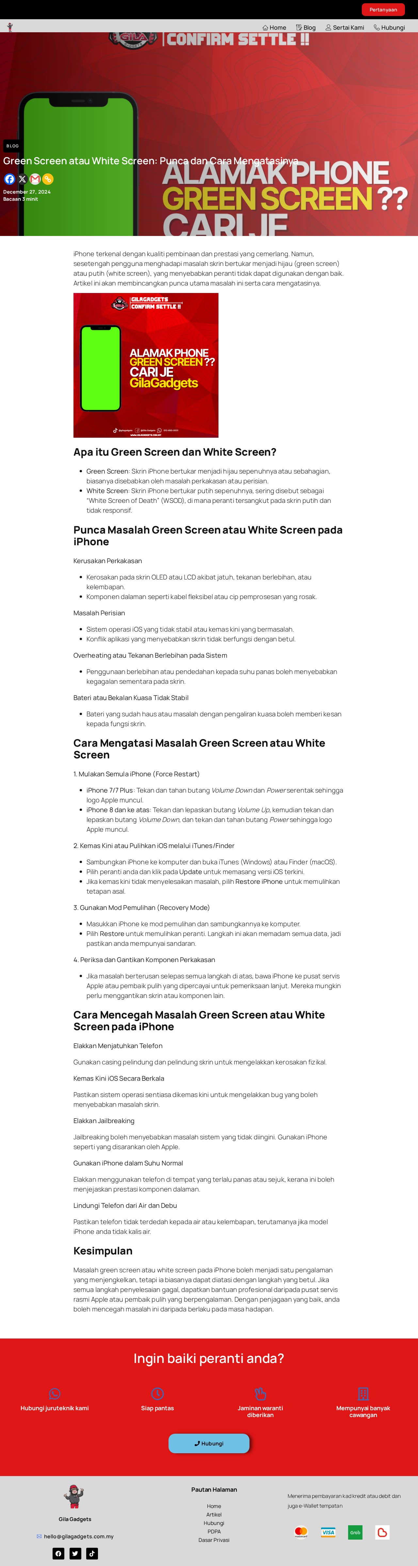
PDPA (214, 1531)
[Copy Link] (48, 179)
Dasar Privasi (214, 1540)
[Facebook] (9, 179)
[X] (22, 179)
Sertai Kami (348, 27)
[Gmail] (35, 179)
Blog (310, 27)
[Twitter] (75, 1553)
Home (278, 27)
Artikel (214, 1514)
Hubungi (393, 27)
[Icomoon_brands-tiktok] (92, 1553)
